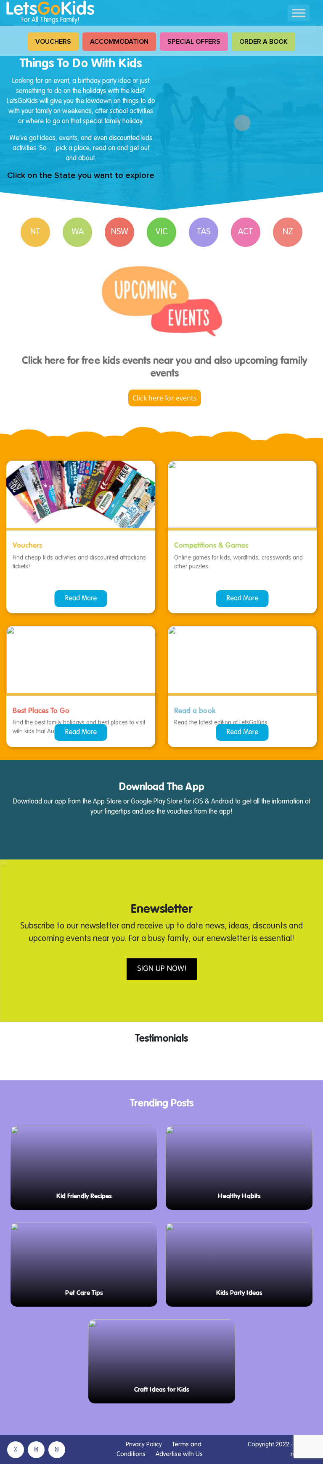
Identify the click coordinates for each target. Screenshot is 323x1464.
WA (77, 232)
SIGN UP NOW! (161, 969)
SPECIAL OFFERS (193, 41)
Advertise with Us (179, 1454)
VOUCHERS (53, 41)
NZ (288, 232)
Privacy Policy (144, 1444)
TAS (203, 232)
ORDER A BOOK (263, 41)
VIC (161, 232)
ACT (245, 232)
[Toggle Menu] (298, 13)
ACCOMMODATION (119, 41)
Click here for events (164, 398)
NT (35, 232)
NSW (119, 232)
